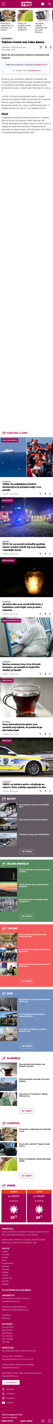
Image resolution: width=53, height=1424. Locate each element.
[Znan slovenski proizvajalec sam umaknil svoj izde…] (8, 1069)
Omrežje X (10, 1394)
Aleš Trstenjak (7, 1339)
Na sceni (5, 1269)
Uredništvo (6, 1315)
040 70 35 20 (28, 1359)
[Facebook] (45, 494)
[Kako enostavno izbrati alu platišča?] (8, 825)
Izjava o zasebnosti (9, 1418)
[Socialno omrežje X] (40, 494)
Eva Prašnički (7, 1336)
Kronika (5, 1257)
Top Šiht (5, 1281)
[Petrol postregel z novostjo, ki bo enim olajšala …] (8, 1084)
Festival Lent (7, 1278)
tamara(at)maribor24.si (11, 1359)
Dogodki (5, 1284)
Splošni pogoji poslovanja (12, 1415)
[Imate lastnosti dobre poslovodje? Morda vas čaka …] (8, 939)
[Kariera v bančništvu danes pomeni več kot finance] (8, 969)
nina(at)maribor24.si (10, 1376)
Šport (4, 1260)
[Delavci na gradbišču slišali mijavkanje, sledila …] (8, 1164)
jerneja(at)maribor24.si (11, 1368)
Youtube (9, 1403)
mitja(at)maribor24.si (20, 1310)
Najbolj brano (26, 1421)
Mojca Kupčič (7, 1330)
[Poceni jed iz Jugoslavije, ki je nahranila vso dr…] (8, 1134)
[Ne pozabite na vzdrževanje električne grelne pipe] (8, 1004)
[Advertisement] (26, 252)
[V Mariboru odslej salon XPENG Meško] (8, 839)
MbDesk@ (6, 1318)
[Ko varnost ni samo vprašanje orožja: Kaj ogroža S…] (8, 904)
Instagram (10, 1398)
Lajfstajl (5, 1272)
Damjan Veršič (8, 1327)
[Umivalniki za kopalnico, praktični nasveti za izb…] (8, 1034)
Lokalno (5, 1252)
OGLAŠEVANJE (11, 1383)
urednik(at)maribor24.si (11, 1301)
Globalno (5, 1266)
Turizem (5, 1275)
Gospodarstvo (7, 1263)
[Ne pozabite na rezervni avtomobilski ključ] (8, 810)
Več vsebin (27, 851)
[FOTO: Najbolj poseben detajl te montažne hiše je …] (8, 1019)
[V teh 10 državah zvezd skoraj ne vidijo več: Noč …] (8, 875)
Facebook (10, 1389)
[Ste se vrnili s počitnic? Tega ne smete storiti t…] (8, 1149)
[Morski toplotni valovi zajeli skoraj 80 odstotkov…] (8, 889)
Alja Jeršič (6, 1342)
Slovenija (5, 1254)
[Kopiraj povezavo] (50, 494)
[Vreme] (43, 4)
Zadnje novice (7, 1421)
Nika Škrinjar (7, 1333)
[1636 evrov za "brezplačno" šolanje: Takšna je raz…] (8, 1099)
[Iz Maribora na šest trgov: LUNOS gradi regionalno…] (8, 954)
